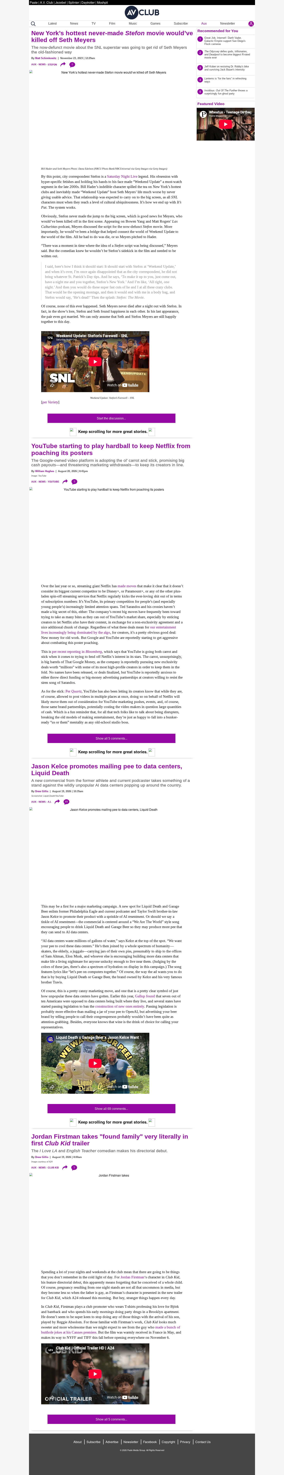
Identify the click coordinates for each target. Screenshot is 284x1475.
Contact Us (203, 1442)
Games (155, 23)
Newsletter (227, 23)
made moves (127, 586)
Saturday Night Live (122, 176)
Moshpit (102, 2)
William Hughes (44, 471)
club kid (53, 1167)
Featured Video (210, 104)
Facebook (150, 1442)
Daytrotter (88, 2)
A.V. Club (46, 2)
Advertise (111, 1442)
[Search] (32, 23)
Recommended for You (217, 31)
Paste (34, 2)
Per (73, 691)
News (74, 23)
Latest (52, 23)
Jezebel (60, 2)
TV (94, 23)
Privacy (185, 1442)
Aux (204, 23)
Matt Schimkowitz (45, 58)
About (77, 1442)
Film (112, 23)
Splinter (73, 2)
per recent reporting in (77, 652)
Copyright (168, 1442)
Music (133, 23)
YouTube (53, 481)
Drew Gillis (41, 791)
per (50, 402)
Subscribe (181, 23)
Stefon (52, 64)
